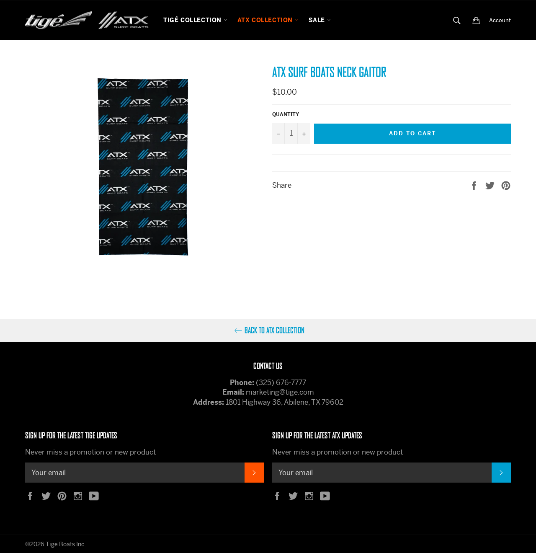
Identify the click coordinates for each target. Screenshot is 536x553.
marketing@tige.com (280, 392)
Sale (318, 20)
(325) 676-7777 (281, 382)
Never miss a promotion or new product (90, 452)
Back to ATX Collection (274, 330)
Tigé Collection (193, 20)
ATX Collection (266, 20)
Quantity (285, 114)
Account (500, 20)
